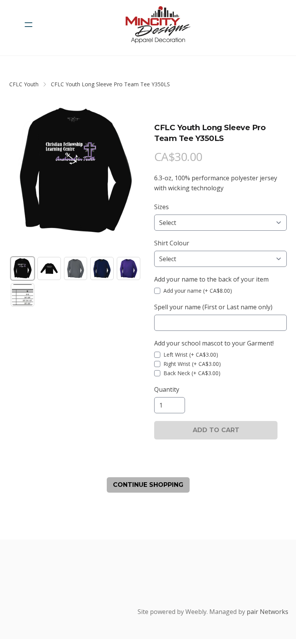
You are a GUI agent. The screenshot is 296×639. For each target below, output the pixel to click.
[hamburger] (28, 24)
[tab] (22, 268)
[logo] (158, 24)
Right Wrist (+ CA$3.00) (192, 363)
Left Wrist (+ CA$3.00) (190, 354)
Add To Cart (216, 430)
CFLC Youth (24, 84)
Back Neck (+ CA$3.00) (191, 373)
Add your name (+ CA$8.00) (197, 290)
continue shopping (148, 484)
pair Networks (267, 611)
